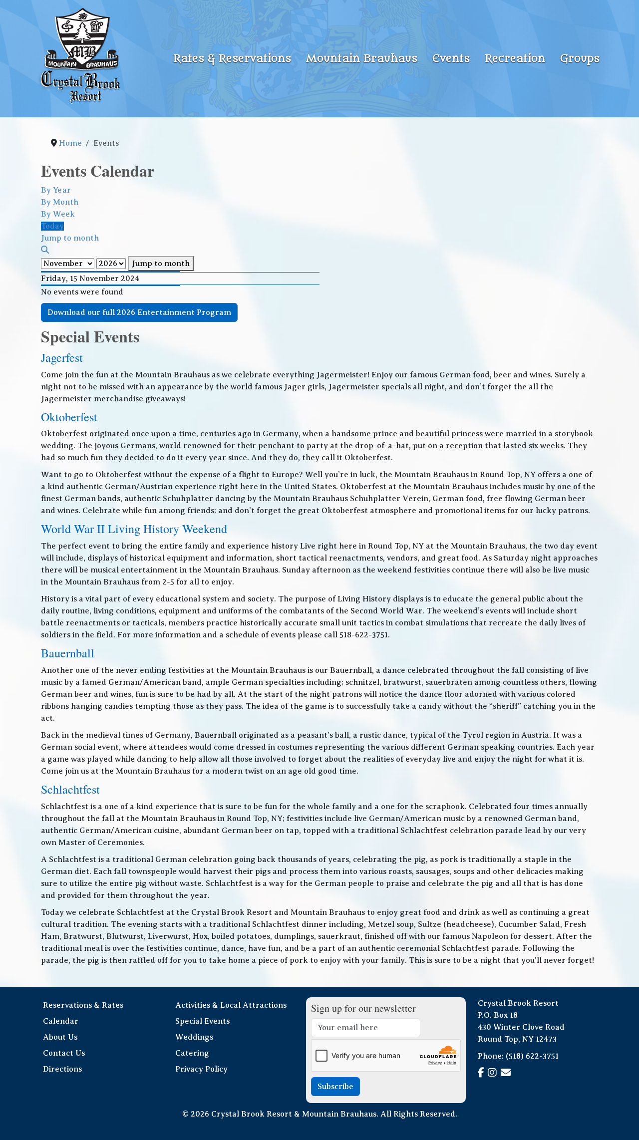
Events (451, 58)
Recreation (515, 58)
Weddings (194, 1037)
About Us (60, 1037)
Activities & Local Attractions (231, 1005)
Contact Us (64, 1053)
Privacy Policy (201, 1069)
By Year (56, 190)
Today (52, 226)
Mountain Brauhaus (361, 58)
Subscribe (335, 1086)
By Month (59, 202)
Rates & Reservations (232, 58)
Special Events (202, 1021)
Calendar (60, 1021)
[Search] (45, 250)
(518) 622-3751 (532, 1056)
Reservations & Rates (83, 1005)
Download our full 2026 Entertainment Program (139, 312)
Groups (580, 58)
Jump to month (161, 263)
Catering (192, 1053)
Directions (62, 1069)
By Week (58, 214)
